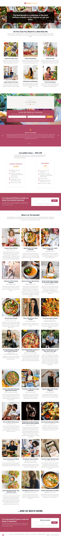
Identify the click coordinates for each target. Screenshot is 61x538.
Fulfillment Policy (41, 534)
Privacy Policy (34, 534)
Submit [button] (49, 116)
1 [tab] (28, 143)
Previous (2, 136)
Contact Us (27, 534)
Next (58, 136)
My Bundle (11, 534)
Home (48, 535)
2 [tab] (30, 143)
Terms (48, 534)
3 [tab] (32, 143)
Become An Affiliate (19, 534)
